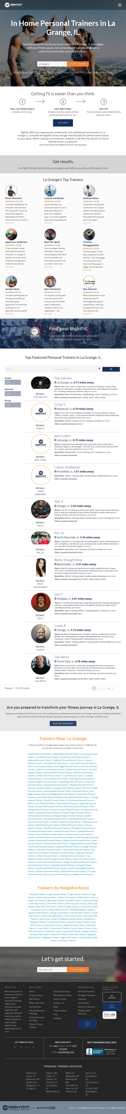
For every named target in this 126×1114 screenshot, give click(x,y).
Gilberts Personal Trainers (47, 856)
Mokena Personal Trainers (73, 825)
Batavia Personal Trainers (65, 831)
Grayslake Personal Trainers (63, 865)
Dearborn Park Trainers (38, 913)
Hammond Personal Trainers (56, 843)
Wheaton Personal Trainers (81, 785)
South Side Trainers (77, 934)
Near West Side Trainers (47, 906)
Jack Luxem (63, 435)
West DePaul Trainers (59, 909)
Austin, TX (30, 1076)
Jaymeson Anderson (16, 242)
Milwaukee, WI (72, 1076)
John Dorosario (52, 289)
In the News (83, 1003)
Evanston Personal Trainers (48, 812)
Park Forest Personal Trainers (41, 846)
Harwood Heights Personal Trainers (43, 782)
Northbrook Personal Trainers (57, 828)
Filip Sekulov (63, 378)
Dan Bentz (62, 657)
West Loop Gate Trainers (76, 903)
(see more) (92, 391)
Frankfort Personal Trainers (39, 837)
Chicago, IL (31, 1088)
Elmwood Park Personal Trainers (58, 772)
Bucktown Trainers (38, 894)
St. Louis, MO (91, 1088)
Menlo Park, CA (53, 1091)
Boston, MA (31, 1082)
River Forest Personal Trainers (40, 766)
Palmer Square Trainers (46, 897)
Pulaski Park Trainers (37, 900)
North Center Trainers (48, 919)
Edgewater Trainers (51, 937)
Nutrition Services (86, 1006)
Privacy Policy (35, 995)
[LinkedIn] (27, 1047)
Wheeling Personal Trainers (48, 825)
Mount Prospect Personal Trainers (66, 809)
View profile (9, 223)
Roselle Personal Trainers (55, 800)
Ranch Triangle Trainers (68, 906)
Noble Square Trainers (87, 897)
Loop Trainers (43, 928)
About (32, 991)
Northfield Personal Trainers (81, 819)
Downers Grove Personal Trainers (51, 769)
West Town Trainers (56, 900)
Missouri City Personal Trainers (57, 874)
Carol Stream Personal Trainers (50, 797)
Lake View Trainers (53, 931)
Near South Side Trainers (52, 916)
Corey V (60, 404)
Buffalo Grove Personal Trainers (77, 840)
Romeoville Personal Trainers (76, 806)
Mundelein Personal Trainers (62, 853)
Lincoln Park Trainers (57, 922)
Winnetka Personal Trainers (56, 819)
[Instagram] (33, 1047)
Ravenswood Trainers (60, 928)
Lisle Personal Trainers (73, 775)
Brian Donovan (13, 198)
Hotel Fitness (60, 999)
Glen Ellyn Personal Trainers (82, 778)
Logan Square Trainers (56, 894)
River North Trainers (73, 916)
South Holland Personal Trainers (50, 834)
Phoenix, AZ (71, 1091)
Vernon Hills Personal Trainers (76, 849)
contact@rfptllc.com (65, 1052)
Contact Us (59, 1003)
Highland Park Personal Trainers (84, 843)
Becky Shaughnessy (68, 560)
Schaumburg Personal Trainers (80, 800)
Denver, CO (51, 1079)
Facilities (82, 999)
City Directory (60, 1010)
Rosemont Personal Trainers (56, 785)
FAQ (56, 1014)
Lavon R (60, 625)
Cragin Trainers (74, 894)
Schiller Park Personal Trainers (49, 775)
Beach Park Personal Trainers (73, 871)
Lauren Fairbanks (54, 198)
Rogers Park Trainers (69, 937)
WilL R (59, 501)
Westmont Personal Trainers (56, 763)
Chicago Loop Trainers (59, 913)
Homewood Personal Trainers (40, 831)
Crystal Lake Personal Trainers (49, 862)
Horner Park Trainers (89, 906)
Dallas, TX (50, 1076)
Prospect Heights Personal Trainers (76, 812)
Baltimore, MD (32, 1079)
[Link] (13, 4)
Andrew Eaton (91, 198)
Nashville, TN (72, 1085)
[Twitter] (21, 1047)
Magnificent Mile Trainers (74, 925)
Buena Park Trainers (71, 931)
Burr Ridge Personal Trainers (67, 766)
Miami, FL (70, 1073)
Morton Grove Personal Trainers (41, 803)
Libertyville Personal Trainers (72, 856)
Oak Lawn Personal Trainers (39, 788)
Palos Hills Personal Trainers (56, 778)
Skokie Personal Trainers (67, 803)
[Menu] (120, 5)
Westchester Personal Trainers (66, 754)
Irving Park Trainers (40, 909)
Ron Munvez (90, 289)
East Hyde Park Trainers (39, 934)
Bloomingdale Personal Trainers (57, 791)
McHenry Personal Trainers (48, 871)
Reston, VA (90, 1073)
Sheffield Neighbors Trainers (82, 909)
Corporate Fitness (62, 991)
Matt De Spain (52, 242)
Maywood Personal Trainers (39, 760)
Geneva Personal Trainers (38, 822)
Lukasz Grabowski (67, 467)
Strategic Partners (86, 995)
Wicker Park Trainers (67, 897)
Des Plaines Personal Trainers (77, 797)
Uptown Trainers (89, 931)
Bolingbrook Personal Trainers (62, 794)
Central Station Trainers (81, 913)
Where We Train (36, 1003)
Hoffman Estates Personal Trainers (65, 822)
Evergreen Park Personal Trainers (67, 788)
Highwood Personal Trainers (68, 846)
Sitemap (57, 1018)
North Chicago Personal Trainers (58, 859)
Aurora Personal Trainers (63, 837)
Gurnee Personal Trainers (38, 865)
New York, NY (72, 1088)
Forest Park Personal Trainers (82, 763)
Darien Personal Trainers (77, 769)
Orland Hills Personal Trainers (49, 806)
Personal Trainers (80, 791)
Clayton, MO (51, 1073)
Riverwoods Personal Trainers (49, 840)
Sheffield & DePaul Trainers (71, 919)
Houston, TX (51, 1082)
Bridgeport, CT (33, 1085)
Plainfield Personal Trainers (82, 828)
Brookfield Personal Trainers (40, 754)
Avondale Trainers (73, 900)
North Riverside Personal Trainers (75, 757)
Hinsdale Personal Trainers (48, 757)
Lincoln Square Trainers (81, 928)
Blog (56, 1006)
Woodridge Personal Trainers (72, 782)
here (56, 1046)
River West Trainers (55, 903)
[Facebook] (15, 1047)
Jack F (59, 594)
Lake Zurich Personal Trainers (49, 849)
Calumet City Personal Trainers (79, 834)
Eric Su (59, 533)
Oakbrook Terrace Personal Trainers (68, 760)
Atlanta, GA (31, 1073)
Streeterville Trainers (53, 925)
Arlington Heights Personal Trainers (68, 815)
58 (108, 688)
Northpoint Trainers (67, 940)
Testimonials (35, 1006)
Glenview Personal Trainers (39, 815)
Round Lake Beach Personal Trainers (52, 868)
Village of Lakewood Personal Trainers (80, 862)
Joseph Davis (12, 289)
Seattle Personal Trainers (83, 874)
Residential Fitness (62, 995)
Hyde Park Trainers (59, 934)
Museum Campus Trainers (79, 922)
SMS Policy (34, 999)
